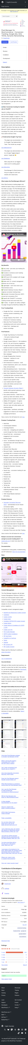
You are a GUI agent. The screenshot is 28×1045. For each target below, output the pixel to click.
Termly (5, 640)
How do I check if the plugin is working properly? (8, 807)
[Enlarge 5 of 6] (11, 741)
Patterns (17, 995)
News (2, 990)
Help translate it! (14, 11)
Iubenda (6, 642)
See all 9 (25, 924)
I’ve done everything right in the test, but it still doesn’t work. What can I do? (8, 844)
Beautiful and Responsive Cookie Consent (15, 612)
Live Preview (13, 42)
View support (21, 902)
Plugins (16, 993)
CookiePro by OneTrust (10, 638)
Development (6, 58)
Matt (3, 1014)
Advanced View (5, 940)
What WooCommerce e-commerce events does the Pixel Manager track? (11, 784)
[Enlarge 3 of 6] (11, 731)
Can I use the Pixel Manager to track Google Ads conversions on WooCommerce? (10, 791)
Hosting (3, 993)
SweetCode (6, 38)
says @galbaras (5, 158)
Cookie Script (7, 619)
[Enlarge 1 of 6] (11, 721)
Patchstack (23, 669)
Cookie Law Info (8, 629)
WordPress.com (6, 1012)
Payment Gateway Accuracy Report (13, 388)
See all (25, 965)
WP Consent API (8, 644)
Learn (2, 1000)
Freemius (6, 893)
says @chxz (4, 178)
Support (5, 62)
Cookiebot (6, 614)
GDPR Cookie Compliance (10, 634)
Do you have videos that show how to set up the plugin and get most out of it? (9, 823)
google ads (23, 930)
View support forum (6, 979)
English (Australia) (9, 1026)
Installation (6, 55)
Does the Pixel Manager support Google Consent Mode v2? (10, 779)
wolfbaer (6, 888)
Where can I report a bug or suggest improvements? (8, 858)
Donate (17, 1005)
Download (4, 42)
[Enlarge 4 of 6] (24, 731)
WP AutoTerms (7, 636)
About (3, 987)
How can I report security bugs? (9, 863)
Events (16, 1002)
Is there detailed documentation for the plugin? (9, 802)
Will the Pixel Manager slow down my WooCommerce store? (10, 796)
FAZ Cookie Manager (9, 631)
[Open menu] (25, 2)
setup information (6, 652)
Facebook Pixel (16, 930)
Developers (4, 1005)
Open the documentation (18, 551)
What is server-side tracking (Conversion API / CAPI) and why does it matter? (8, 762)
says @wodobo (5, 167)
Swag (17, 1007)
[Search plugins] (16, 16)
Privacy (3, 995)
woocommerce (22, 936)
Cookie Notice (7, 623)
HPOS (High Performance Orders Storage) (8, 813)
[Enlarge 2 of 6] (24, 721)
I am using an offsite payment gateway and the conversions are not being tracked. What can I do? (10, 837)
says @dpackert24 (6, 147)
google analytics (22, 933)
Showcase (17, 987)
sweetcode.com (5, 541)
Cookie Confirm (8, 617)
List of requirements (6, 658)
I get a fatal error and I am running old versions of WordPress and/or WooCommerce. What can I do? (10, 830)
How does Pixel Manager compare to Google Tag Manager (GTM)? (10, 756)
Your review (4, 965)
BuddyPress (5, 1019)
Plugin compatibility (6, 818)
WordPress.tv (5, 1007)
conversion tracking (22, 928)
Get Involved (18, 1000)
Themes (17, 990)
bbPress (4, 1017)
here (23, 417)
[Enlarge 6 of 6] (24, 741)
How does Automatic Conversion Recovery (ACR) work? (10, 773)
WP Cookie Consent (9, 646)
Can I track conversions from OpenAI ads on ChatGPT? (9, 768)
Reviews (5, 51)
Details (5, 47)
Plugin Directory (5, 6)
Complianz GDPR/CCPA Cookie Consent (14, 621)
